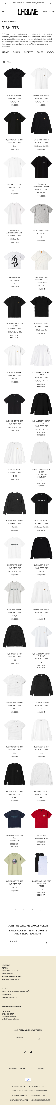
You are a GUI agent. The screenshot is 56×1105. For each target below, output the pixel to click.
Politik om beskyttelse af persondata (29, 1091)
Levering (6, 965)
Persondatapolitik (10, 979)
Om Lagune (7, 994)
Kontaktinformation (18, 1100)
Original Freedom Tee (14, 837)
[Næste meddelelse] (50, 3)
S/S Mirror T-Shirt (14, 881)
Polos (40, 52)
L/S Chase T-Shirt (41, 140)
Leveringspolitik (37, 1095)
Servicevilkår (20, 1095)
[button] (4, 11)
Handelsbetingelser (11, 977)
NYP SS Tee (41, 836)
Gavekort (6, 989)
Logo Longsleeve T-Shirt (41, 471)
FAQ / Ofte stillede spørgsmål (16, 991)
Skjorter (28, 52)
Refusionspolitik (36, 1086)
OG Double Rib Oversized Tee (41, 278)
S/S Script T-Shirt (41, 521)
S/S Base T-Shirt (14, 184)
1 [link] (15, 910)
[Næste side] (40, 909)
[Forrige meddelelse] (5, 3)
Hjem (4, 22)
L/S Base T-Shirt (41, 565)
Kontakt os (7, 974)
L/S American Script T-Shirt (41, 373)
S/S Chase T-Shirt (14, 96)
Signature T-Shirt (41, 231)
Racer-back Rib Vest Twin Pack (41, 882)
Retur (5, 968)
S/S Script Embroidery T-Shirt (41, 185)
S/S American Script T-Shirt (15, 325)
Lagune (22, 1086)
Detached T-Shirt (14, 277)
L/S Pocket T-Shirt (41, 609)
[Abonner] (46, 943)
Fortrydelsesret (10, 971)
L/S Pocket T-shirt (14, 521)
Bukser (16, 52)
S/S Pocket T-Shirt (41, 96)
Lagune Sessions (9, 997)
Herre (13, 22)
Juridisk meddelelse (40, 1100)
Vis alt (5, 52)
